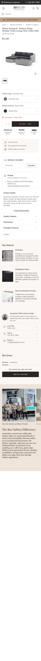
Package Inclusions (11, 228)
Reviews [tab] (5, 363)
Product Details (9, 193)
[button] (20, 14)
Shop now (20, 464)
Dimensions (8, 222)
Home (4, 25)
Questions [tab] (13, 363)
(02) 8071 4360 (34, 2)
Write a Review (24, 375)
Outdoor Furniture (16, 25)
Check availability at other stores (18, 186)
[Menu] (3, 8)
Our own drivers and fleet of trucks (15, 424)
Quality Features (9, 216)
